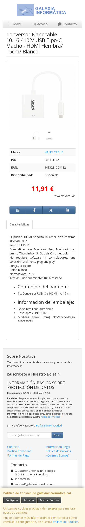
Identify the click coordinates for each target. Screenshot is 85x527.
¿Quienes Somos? (58, 455)
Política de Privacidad (50, 416)
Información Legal (58, 447)
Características (19, 224)
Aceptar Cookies (49, 500)
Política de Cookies (65, 522)
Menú (17, 24)
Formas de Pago (18, 455)
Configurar (12, 500)
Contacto (69, 24)
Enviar (57, 435)
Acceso (42, 24)
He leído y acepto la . (37, 425)
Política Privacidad (19, 451)
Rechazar (29, 500)
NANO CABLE (53, 152)
